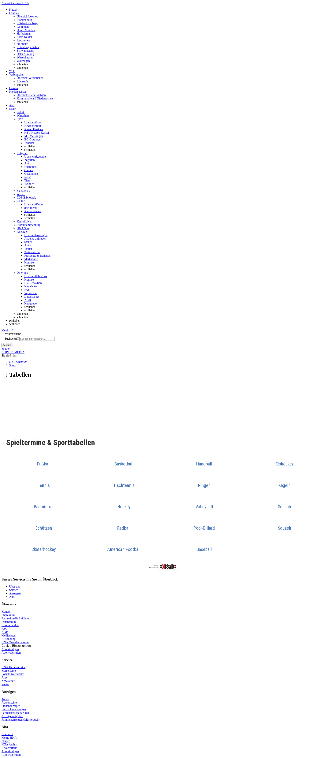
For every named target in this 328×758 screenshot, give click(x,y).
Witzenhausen (25, 57)
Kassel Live (9, 670)
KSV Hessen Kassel (36, 132)
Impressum (30, 293)
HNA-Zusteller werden (15, 642)
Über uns (14, 586)
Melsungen (23, 40)
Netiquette (30, 303)
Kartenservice (32, 211)
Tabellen (29, 142)
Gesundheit (31, 173)
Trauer (28, 248)
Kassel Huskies (33, 129)
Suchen (7, 345)
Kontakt (29, 262)
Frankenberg (24, 19)
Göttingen (23, 26)
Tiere (27, 180)
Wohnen (29, 183)
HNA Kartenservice (13, 667)
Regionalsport (32, 125)
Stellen (28, 242)
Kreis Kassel (24, 37)
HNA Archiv (9, 744)
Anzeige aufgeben (35, 238)
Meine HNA (9, 737)
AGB (27, 300)
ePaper (6, 741)
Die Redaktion (33, 283)
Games (28, 170)
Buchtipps (30, 166)
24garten (29, 160)
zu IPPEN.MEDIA (13, 352)
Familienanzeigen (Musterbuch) (20, 719)
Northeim (22, 43)
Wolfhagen (23, 60)
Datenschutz (31, 296)
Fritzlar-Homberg (27, 23)
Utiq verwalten (10, 625)
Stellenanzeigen (11, 706)
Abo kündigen (10, 649)
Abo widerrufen (11, 652)
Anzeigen (15, 593)
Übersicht (7, 734)
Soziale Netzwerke (13, 674)
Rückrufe (22, 81)
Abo (11, 596)
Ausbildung (9, 638)
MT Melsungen (33, 136)
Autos (28, 245)
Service (13, 590)
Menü (5, 330)
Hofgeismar (24, 33)
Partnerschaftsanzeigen (15, 712)
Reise (27, 177)
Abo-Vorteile (9, 747)
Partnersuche (32, 252)
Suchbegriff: (12, 338)
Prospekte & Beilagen (37, 255)
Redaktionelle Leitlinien (16, 618)
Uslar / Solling (25, 54)
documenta (30, 207)
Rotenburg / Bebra (28, 47)
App (4, 677)
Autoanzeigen (10, 702)
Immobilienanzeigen (14, 709)
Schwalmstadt (25, 50)
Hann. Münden (26, 30)
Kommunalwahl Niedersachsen (35, 98)
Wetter (5, 684)
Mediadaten (31, 259)
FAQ (27, 289)
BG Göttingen (32, 139)
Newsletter (30, 286)
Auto (27, 163)
